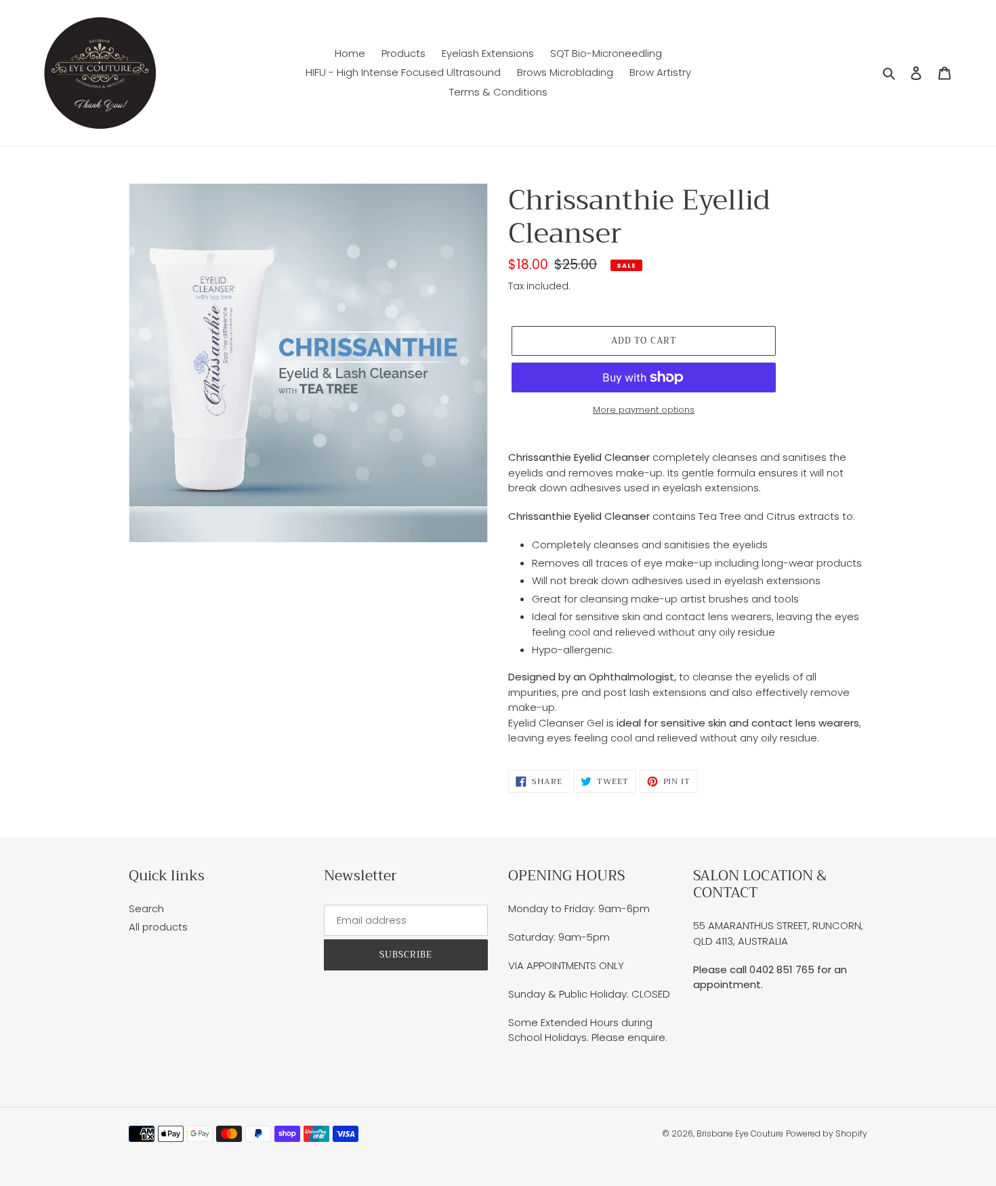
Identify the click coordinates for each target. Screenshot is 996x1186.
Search (146, 908)
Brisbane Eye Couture (740, 1133)
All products (158, 927)
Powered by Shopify (826, 1133)
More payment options (643, 409)
